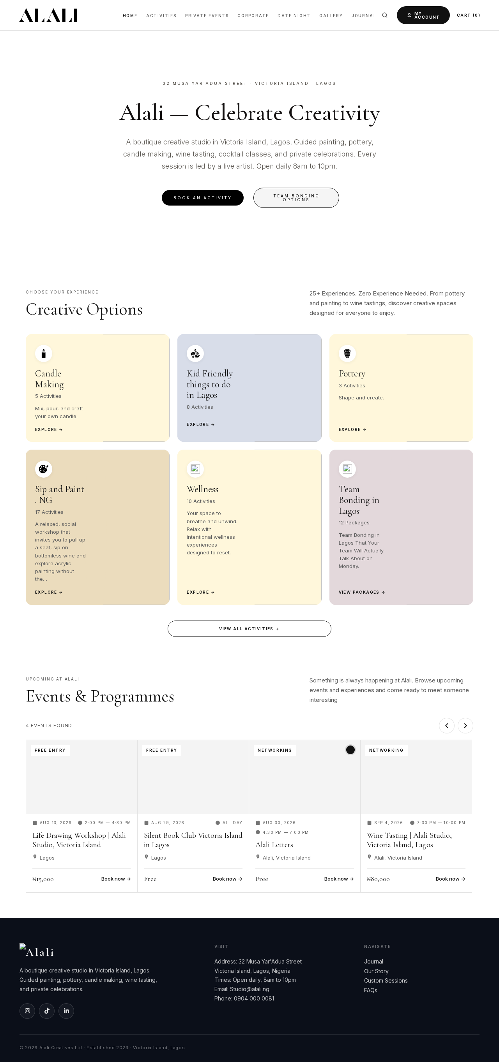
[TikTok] (47, 1011)
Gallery (331, 15)
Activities (161, 15)
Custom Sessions (386, 980)
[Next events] (465, 725)
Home (130, 15)
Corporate (253, 15)
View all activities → (249, 628)
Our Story (376, 971)
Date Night (294, 15)
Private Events (207, 15)
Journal (364, 15)
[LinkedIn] (66, 1011)
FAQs (370, 990)
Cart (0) (468, 15)
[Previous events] (447, 725)
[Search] (385, 15)
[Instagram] (27, 1011)
